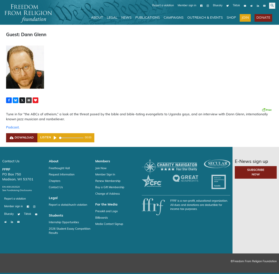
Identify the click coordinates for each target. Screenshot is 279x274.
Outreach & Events (205, 17)
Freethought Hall (59, 168)
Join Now (101, 168)
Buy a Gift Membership (109, 187)
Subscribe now (255, 172)
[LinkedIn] (258, 5)
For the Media (106, 204)
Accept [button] (268, 267)
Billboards (101, 217)
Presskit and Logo (106, 211)
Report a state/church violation (68, 204)
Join (245, 17)
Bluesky (217, 5)
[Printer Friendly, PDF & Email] (266, 109)
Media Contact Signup (109, 224)
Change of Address (107, 193)
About (97, 17)
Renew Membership (108, 181)
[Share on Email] (29, 100)
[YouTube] (245, 5)
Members (102, 161)
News (126, 17)
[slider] (71, 137)
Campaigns (174, 17)
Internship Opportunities (64, 222)
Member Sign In (105, 174)
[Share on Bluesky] (15, 100)
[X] (227, 5)
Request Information (61, 174)
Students (56, 215)
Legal (112, 17)
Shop (231, 17)
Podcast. (13, 127)
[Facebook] (201, 5)
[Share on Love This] (35, 100)
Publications (147, 17)
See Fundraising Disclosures (17, 190)
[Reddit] (251, 5)
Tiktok (236, 5)
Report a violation (163, 5)
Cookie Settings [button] (248, 267)
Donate (263, 17)
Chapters (54, 181)
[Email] (264, 5)
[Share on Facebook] (9, 100)
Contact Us (11, 161)
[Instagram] (208, 5)
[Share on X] (22, 100)
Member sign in (187, 5)
